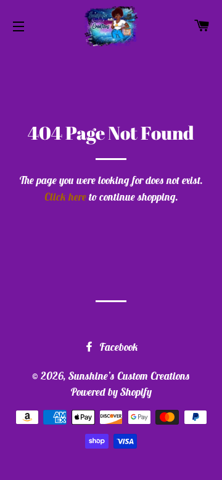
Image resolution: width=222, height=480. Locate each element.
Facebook (117, 347)
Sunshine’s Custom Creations (129, 376)
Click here (65, 197)
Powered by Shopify (111, 392)
